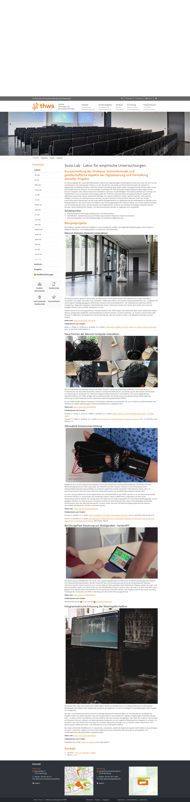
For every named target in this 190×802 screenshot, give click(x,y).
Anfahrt (37, 783)
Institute (38, 264)
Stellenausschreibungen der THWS (56, 800)
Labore (52, 158)
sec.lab (37, 249)
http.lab (38, 210)
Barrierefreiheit (132, 800)
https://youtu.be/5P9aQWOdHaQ (86, 509)
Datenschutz (143, 800)
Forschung (133, 107)
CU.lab (37, 195)
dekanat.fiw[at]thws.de (112, 779)
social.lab (38, 254)
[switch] (156, 98)
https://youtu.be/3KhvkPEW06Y (85, 407)
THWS (85, 602)
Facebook (89, 800)
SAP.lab (37, 244)
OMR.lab (38, 239)
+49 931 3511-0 (45, 777)
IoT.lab (37, 215)
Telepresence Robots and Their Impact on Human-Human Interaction (131, 327)
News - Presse (38, 800)
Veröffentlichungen (44, 274)
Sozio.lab (59, 158)
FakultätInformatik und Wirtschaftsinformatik (66, 106)
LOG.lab (38, 220)
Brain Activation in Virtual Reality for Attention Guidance (118, 419)
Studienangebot (105, 107)
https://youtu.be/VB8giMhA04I (85, 595)
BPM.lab (38, 185)
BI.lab (37, 180)
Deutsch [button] (149, 98)
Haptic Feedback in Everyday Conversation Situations (108, 515)
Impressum (121, 800)
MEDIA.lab (38, 229)
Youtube (97, 800)
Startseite (36, 158)
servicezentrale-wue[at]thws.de (51, 779)
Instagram (106, 800)
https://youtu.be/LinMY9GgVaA (85, 736)
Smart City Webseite (88, 742)
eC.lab (37, 200)
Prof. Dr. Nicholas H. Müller (86, 753)
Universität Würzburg (104, 602)
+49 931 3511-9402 (111, 777)
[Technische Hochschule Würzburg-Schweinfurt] (43, 106)
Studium (119, 107)
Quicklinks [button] (139, 98)
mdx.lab (38, 225)
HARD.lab (38, 205)
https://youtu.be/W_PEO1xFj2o (85, 320)
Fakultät (88, 107)
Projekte (38, 269)
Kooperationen (149, 107)
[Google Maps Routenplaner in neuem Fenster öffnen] (79, 781)
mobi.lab (38, 234)
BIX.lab (37, 175)
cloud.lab (38, 190)
